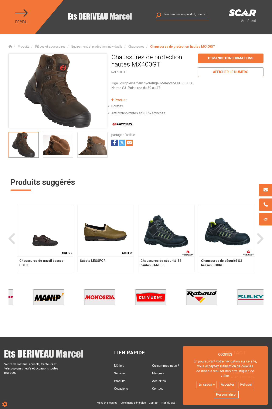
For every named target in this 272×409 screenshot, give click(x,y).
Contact (157, 388)
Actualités (159, 381)
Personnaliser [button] (226, 394)
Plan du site (168, 402)
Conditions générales (133, 402)
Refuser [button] (246, 384)
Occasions (121, 388)
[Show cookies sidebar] (4, 404)
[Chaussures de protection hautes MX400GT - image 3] (92, 145)
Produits (119, 381)
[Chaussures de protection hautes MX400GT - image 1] (23, 145)
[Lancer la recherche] (158, 16)
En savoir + (206, 384)
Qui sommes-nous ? (165, 365)
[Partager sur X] (122, 143)
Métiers (119, 365)
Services (120, 373)
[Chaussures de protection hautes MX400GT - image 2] (58, 145)
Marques (158, 373)
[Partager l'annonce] (129, 143)
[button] (182, 46)
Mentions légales (107, 402)
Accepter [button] (227, 384)
